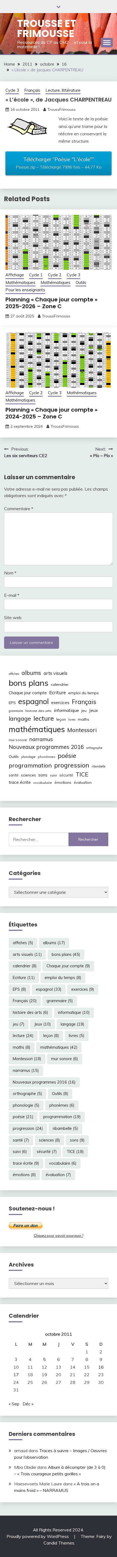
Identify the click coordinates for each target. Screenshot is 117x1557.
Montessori (82, 729)
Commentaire (18, 508)
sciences (28, 775)
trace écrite (20, 782)
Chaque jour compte (28, 692)
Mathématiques (20, 282)
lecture (43, 718)
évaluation (83, 782)
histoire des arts (38, 711)
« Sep (14, 1403)
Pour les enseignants (25, 289)
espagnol (33, 701)
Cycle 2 (54, 274)
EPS (12, 702)
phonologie (28, 757)
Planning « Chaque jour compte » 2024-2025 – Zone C (51, 413)
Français (32, 90)
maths (83, 719)
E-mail (11, 595)
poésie (67, 756)
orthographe (94, 748)
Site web (12, 617)
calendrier (60, 684)
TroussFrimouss (61, 109)
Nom (10, 573)
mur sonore (18, 740)
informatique (66, 710)
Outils (81, 282)
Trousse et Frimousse (46, 28)
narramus (41, 739)
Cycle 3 (12, 90)
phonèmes (46, 757)
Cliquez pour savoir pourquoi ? (58, 1235)
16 (101, 1367)
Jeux (93, 710)
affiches (14, 674)
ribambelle (98, 766)
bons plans (28, 683)
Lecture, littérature (63, 90)
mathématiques (37, 729)
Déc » (28, 1403)
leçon (61, 719)
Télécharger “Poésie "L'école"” (58, 163)
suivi (53, 775)
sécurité (66, 775)
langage (20, 718)
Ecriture (57, 692)
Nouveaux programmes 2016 (46, 747)
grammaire (16, 711)
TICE (82, 774)
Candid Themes (59, 1543)
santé (14, 775)
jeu (84, 710)
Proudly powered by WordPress (38, 1536)
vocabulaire (42, 783)
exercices (60, 702)
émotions (62, 782)
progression (71, 765)
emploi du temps (83, 692)
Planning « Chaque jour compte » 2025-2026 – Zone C (51, 303)
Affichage (14, 274)
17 (16, 1374)
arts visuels (55, 673)
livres (71, 719)
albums (31, 672)
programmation (30, 765)
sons (42, 775)
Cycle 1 (36, 274)
